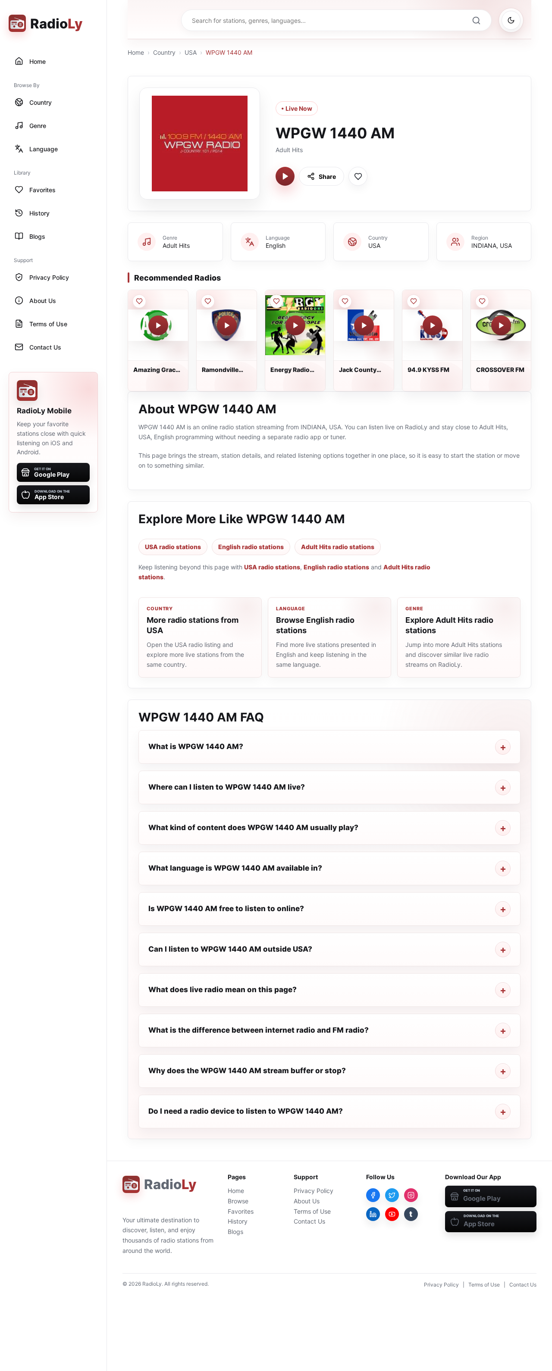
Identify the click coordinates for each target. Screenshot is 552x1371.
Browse (238, 1201)
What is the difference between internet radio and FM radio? (258, 1030)
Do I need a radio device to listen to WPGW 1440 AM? (245, 1111)
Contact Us (309, 1221)
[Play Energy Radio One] (295, 325)
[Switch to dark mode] (511, 20)
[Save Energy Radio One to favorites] (276, 301)
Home (136, 52)
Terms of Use (312, 1211)
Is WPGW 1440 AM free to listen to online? (226, 908)
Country (164, 52)
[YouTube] (392, 1214)
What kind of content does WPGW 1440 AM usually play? (253, 827)
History (238, 1221)
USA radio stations (173, 546)
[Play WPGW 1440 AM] (285, 176)
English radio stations (251, 546)
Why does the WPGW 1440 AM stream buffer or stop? (247, 1070)
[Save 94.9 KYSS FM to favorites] (413, 301)
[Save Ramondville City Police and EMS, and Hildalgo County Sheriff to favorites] (208, 301)
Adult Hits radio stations (337, 546)
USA (191, 52)
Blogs (235, 1231)
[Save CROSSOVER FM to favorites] (482, 301)
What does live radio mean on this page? (222, 989)
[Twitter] (392, 1195)
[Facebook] (373, 1195)
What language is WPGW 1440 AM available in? (235, 868)
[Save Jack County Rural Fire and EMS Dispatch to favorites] (345, 301)
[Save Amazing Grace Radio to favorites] (139, 301)
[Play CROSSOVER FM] (501, 325)
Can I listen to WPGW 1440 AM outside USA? (230, 949)
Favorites (241, 1211)
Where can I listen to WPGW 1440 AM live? (226, 787)
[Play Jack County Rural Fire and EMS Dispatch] (364, 325)
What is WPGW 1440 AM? (195, 746)
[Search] (476, 20)
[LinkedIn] (373, 1214)
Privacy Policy (313, 1190)
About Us (307, 1201)
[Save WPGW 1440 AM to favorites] (357, 176)
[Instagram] (411, 1195)
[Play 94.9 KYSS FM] (432, 325)
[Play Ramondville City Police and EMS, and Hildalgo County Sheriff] (227, 325)
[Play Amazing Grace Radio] (158, 325)
